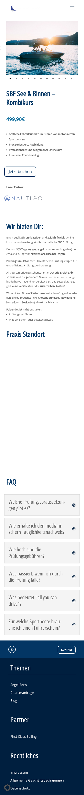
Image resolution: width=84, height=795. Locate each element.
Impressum (19, 772)
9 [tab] (59, 78)
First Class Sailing (23, 736)
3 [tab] (22, 78)
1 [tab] (10, 78)
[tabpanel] (42, 48)
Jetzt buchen (20, 171)
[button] (7, 787)
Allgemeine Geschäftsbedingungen (37, 780)
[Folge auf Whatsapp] (12, 649)
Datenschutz (20, 788)
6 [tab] (41, 78)
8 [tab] (53, 78)
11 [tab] (71, 78)
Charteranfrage (22, 692)
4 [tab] (28, 78)
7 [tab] (47, 78)
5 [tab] (34, 78)
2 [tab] (16, 78)
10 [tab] (65, 78)
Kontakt (66, 650)
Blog (13, 700)
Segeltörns (18, 684)
